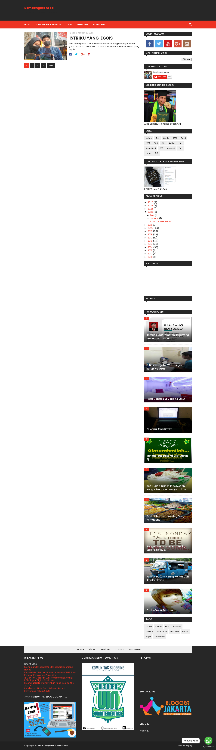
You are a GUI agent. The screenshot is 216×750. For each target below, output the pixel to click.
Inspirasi (171, 148)
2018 (150, 234)
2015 (150, 244)
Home (27, 24)
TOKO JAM (82, 24)
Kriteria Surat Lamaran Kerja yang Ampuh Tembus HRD (168, 336)
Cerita (166, 138)
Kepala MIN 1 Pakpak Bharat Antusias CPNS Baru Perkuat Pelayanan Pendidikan (50, 674)
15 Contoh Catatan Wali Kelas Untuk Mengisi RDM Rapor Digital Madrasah (48, 679)
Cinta (148, 153)
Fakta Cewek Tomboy (160, 610)
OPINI (69, 24)
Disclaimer (135, 649)
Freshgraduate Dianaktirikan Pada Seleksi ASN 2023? (49, 684)
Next (51, 65)
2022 (151, 211)
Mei (152, 215)
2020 (151, 228)
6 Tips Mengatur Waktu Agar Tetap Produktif (164, 367)
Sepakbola (159, 636)
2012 (150, 253)
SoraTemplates (46, 745)
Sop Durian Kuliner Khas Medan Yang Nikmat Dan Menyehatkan (166, 487)
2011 (150, 257)
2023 (151, 208)
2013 (150, 250)
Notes (149, 138)
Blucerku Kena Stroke (159, 429)
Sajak (148, 636)
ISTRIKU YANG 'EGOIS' (91, 38)
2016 (150, 240)
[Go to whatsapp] (208, 741)
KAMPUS (149, 631)
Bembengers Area (39, 8)
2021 (150, 224)
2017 (150, 237)
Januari (154, 218)
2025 (151, 205)
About (92, 649)
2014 (150, 247)
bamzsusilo (62, 745)
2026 (151, 202)
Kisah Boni (151, 148)
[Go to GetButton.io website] (208, 747)
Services (105, 649)
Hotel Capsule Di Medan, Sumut (166, 399)
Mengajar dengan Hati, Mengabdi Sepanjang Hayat (48, 668)
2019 (150, 231)
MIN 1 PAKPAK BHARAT (47, 24)
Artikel (172, 143)
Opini (183, 138)
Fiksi (156, 143)
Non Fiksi (174, 631)
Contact (119, 649)
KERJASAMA (99, 24)
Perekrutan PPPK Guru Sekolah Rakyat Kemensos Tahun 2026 (44, 690)
